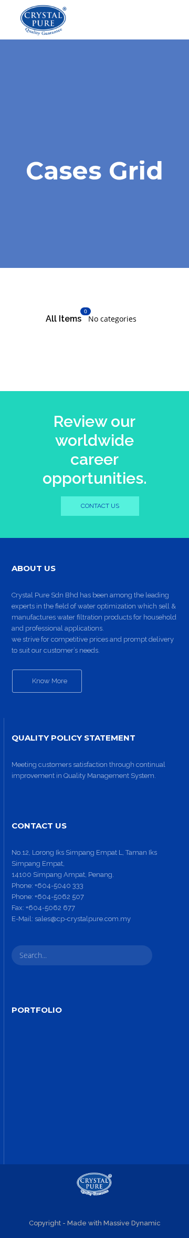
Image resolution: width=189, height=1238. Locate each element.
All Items (63, 319)
